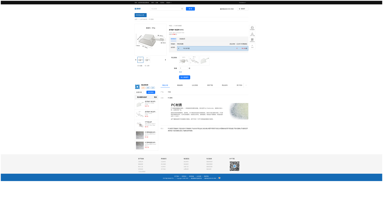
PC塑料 (151, 18)
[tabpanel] (209, 47)
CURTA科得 (143, 18)
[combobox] (165, 8)
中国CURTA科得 (175, 25)
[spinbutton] (183, 68)
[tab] (173, 39)
